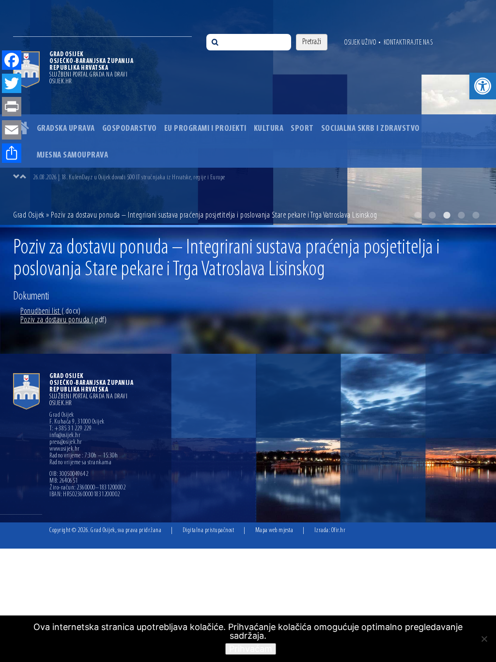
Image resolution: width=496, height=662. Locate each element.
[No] (484, 639)
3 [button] (446, 215)
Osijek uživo (360, 43)
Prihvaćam (250, 649)
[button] (482, 86)
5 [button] (475, 215)
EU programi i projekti (205, 129)
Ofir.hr (338, 530)
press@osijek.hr (65, 442)
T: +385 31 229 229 (70, 429)
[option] (257, 177)
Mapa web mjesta (274, 530)
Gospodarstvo (129, 129)
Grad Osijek (29, 215)
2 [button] (432, 215)
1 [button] (417, 215)
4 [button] (461, 215)
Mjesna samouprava (72, 155)
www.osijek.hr (64, 449)
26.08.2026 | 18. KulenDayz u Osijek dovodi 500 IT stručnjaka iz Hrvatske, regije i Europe (129, 177)
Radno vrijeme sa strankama (80, 462)
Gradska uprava (66, 129)
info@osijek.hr (64, 435)
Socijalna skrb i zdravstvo (370, 129)
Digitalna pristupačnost (208, 530)
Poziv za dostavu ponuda (63, 320)
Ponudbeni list (50, 311)
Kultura (269, 129)
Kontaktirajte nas (408, 43)
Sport (302, 129)
